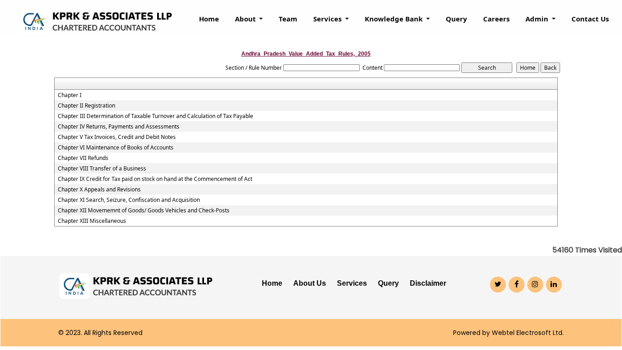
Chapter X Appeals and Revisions (99, 189)
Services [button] (328, 18)
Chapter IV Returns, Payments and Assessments (118, 126)
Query (456, 18)
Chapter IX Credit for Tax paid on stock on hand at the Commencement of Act (155, 179)
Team (288, 18)
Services (352, 283)
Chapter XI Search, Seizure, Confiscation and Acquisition (129, 200)
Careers (496, 18)
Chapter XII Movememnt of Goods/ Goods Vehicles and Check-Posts (143, 210)
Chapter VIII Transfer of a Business (102, 168)
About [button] (246, 18)
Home (209, 18)
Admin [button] (537, 18)
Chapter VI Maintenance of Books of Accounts (115, 147)
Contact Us (590, 18)
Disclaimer (428, 283)
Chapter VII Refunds (83, 158)
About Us (309, 283)
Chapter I (70, 95)
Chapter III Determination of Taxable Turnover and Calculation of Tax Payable (155, 116)
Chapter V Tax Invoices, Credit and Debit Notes (117, 137)
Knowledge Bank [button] (394, 18)
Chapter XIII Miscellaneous (92, 221)
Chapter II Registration (86, 105)
